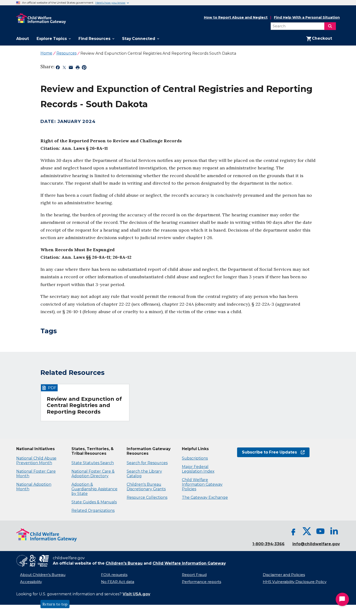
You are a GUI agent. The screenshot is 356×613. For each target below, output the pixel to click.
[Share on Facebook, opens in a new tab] (57, 68)
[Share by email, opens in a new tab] (71, 68)
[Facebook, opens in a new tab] (293, 531)
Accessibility (31, 582)
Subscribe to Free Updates (267, 452)
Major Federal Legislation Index (198, 469)
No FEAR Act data (117, 582)
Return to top (55, 604)
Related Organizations (93, 510)
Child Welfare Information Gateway (189, 563)
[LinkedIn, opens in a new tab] (334, 531)
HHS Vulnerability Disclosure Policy (294, 582)
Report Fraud (194, 575)
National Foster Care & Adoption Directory (93, 473)
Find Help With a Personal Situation (307, 17)
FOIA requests (114, 575)
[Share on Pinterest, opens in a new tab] (84, 68)
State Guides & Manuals (94, 502)
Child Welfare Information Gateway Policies (202, 484)
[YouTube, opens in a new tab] (320, 531)
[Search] (330, 26)
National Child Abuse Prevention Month (36, 460)
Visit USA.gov (136, 594)
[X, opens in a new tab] (307, 531)
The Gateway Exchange (205, 497)
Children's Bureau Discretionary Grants (146, 486)
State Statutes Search (92, 463)
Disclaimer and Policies (284, 575)
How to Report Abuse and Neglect (236, 17)
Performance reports (201, 582)
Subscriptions (195, 458)
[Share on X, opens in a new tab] (64, 68)
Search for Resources (147, 463)
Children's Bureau (124, 563)
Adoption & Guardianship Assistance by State (94, 489)
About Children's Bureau (42, 575)
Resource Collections (147, 497)
